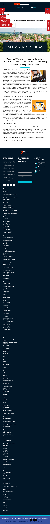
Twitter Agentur (6, 284)
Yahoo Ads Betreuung (7, 440)
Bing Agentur (5, 219)
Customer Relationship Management (10, 486)
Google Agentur (6, 235)
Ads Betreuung (6, 407)
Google (4, 361)
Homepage (5, 450)
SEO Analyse (5, 353)
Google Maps (5, 385)
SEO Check (5, 354)
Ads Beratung (5, 408)
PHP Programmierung (7, 472)
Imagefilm (5, 500)
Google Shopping (6, 391)
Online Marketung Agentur (8, 246)
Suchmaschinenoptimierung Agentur (10, 194)
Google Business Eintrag (8, 380)
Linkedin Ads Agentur (7, 232)
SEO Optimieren (6, 346)
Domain (4, 367)
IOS (4, 467)
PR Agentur (5, 243)
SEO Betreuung (6, 350)
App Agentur (5, 308)
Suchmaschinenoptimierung (8, 339)
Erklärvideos (5, 497)
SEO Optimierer (6, 345)
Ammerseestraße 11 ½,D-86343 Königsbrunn (42, 163)
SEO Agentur (5, 191)
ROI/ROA (5, 394)
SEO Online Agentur (7, 192)
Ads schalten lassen (7, 411)
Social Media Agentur (7, 261)
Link (4, 372)
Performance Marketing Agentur (9, 265)
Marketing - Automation (7, 481)
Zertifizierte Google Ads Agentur (9, 211)
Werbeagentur (6, 242)
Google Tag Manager (7, 388)
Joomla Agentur (6, 305)
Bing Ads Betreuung (7, 432)
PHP (4, 470)
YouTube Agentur (6, 281)
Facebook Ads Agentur (7, 234)
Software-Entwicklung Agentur (9, 322)
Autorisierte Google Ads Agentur (9, 208)
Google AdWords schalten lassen (9, 424)
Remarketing (5, 396)
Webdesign (5, 454)
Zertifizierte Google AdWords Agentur (10, 213)
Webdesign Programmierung (8, 459)
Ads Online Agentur (6, 204)
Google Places (6, 383)
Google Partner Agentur (7, 240)
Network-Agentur (6, 324)
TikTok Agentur (6, 288)
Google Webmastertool (7, 386)
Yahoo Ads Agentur (6, 224)
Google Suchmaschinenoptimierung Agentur (11, 197)
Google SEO (5, 340)
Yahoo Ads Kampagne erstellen (9, 443)
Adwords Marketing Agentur (8, 272)
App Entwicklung (6, 465)
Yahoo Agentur (6, 223)
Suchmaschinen (6, 364)
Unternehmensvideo (7, 499)
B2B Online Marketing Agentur (9, 259)
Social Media (5, 510)
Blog (17, 4)
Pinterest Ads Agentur (7, 227)
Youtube (4, 503)
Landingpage (5, 456)
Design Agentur (6, 313)
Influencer (5, 508)
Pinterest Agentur (6, 297)
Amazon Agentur (6, 275)
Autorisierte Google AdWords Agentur (10, 210)
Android (4, 469)
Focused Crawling (6, 494)
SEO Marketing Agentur (7, 270)
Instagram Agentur (6, 283)
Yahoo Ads (5, 438)
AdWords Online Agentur (8, 200)
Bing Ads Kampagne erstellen (8, 435)
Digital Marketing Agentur (8, 267)
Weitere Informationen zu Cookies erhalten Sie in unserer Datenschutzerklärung (25, 521)
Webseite (5, 448)
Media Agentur (6, 245)
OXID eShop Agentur (7, 307)
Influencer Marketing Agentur (8, 286)
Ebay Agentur (5, 276)
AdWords (5, 402)
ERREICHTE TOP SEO (29, 20)
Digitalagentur (5, 269)
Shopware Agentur (6, 319)
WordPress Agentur (7, 300)
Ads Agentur (5, 202)
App (4, 462)
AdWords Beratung (6, 419)
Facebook (5, 505)
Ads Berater (5, 415)
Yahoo (4, 437)
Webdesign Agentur (7, 310)
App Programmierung (7, 464)
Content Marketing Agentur (8, 318)
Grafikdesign (5, 457)
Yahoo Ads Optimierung (7, 442)
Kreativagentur (6, 250)
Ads (4, 400)
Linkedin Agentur (6, 292)
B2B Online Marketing (7, 489)
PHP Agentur (5, 311)
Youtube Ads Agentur (7, 229)
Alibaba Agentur (6, 278)
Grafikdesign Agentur (7, 315)
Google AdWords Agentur (8, 207)
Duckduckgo (5, 445)
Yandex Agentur (6, 226)
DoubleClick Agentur (7, 326)
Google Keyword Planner (8, 389)
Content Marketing (6, 484)
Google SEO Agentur (7, 196)
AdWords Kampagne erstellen (9, 421)
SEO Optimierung (6, 343)
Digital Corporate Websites (8, 491)
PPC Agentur (5, 218)
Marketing (5, 475)
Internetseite (5, 451)
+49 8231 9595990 (41, 166)
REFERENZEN (19, 20)
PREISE (40, 20)
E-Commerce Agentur (7, 262)
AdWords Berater (6, 426)
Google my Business (7, 381)
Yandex (4, 446)
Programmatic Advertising (8, 492)
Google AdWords (6, 405)
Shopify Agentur (6, 299)
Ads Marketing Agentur (7, 273)
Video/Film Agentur (6, 327)
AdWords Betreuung (7, 418)
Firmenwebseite (6, 453)
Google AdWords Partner (8, 427)
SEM (4, 358)
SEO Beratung (6, 351)
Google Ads (5, 404)
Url (3, 369)
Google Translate (6, 392)
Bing (4, 429)
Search (4, 362)
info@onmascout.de (32, 10)
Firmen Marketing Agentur (8, 256)
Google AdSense (6, 378)
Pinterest (4, 511)
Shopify (4, 502)
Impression (5, 399)
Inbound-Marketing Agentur (8, 321)
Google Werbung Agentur (8, 237)
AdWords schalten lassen (8, 423)
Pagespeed (5, 375)
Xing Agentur (5, 289)
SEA (4, 356)
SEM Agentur (5, 216)
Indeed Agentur (6, 291)
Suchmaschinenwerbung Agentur (9, 238)
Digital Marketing (6, 488)
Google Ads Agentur (7, 205)
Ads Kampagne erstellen (7, 410)
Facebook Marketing (7, 480)
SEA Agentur (5, 215)
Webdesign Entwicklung (7, 461)
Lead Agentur (5, 316)
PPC (4, 359)
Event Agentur (5, 253)
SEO (4, 337)
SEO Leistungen (6, 348)
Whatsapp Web (6, 507)
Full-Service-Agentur (7, 257)
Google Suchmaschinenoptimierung (10, 342)
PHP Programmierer (7, 473)
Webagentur (5, 254)
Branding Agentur (6, 264)
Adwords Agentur (6, 199)
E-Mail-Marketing (6, 478)
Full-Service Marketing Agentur (9, 251)
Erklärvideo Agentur (7, 329)
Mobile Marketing (6, 483)
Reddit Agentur (6, 294)
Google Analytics (6, 377)
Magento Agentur (6, 302)
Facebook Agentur (6, 280)
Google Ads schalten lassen (8, 413)
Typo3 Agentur (6, 303)
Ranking (4, 370)
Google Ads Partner (7, 416)
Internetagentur (6, 248)
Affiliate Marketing (6, 397)
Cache (4, 373)
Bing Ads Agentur (6, 221)
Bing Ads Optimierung (7, 434)
